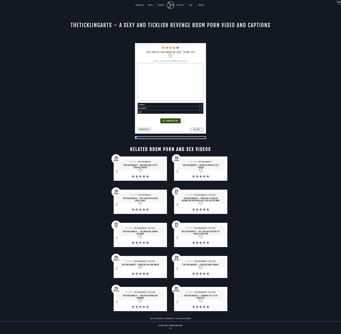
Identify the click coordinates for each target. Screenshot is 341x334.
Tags (190, 5)
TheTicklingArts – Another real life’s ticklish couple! (140, 166)
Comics (150, 5)
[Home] (170, 5)
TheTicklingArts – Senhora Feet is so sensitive (200, 297)
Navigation (140, 5)
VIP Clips (212, 195)
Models (201, 5)
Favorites (181, 5)
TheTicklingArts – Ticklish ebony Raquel (201, 265)
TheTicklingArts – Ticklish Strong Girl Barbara (140, 297)
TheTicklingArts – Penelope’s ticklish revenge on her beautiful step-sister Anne (201, 199)
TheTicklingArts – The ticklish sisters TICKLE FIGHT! (140, 199)
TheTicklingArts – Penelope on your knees (140, 265)
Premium (161, 5)
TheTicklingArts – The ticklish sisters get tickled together (200, 232)
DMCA (170, 328)
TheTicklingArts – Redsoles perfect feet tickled (200, 166)
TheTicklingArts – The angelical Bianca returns (140, 232)
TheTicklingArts (144, 162)
